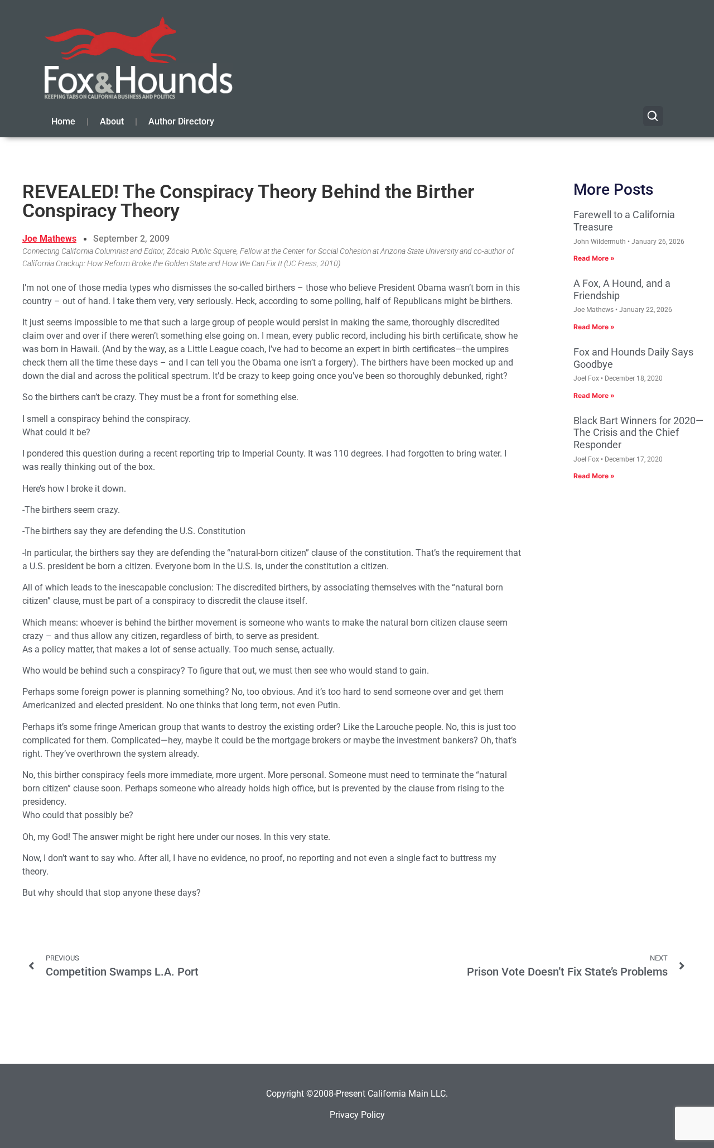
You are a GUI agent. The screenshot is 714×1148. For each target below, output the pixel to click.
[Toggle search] (653, 116)
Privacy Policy (357, 1114)
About (112, 121)
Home (63, 121)
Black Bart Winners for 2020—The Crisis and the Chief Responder (638, 432)
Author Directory (181, 121)
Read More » (594, 258)
